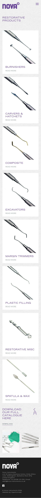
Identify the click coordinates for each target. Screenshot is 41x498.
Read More (10, 71)
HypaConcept (16, 492)
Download (7, 424)
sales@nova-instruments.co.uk (13, 481)
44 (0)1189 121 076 (17, 479)
